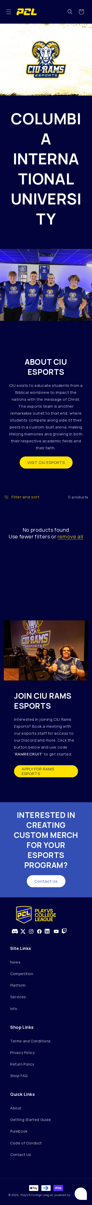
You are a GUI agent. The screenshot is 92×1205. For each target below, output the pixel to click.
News (15, 962)
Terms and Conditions (30, 1041)
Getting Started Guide (30, 1119)
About (15, 1108)
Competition (21, 973)
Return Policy (22, 1064)
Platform (18, 985)
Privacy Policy (22, 1052)
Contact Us (46, 881)
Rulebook (19, 1131)
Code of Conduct (26, 1143)
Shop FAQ (19, 1075)
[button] (8, 11)
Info (13, 1008)
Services (18, 996)
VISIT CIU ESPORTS (46, 462)
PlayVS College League (36, 1195)
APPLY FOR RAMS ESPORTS (38, 771)
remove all (70, 536)
